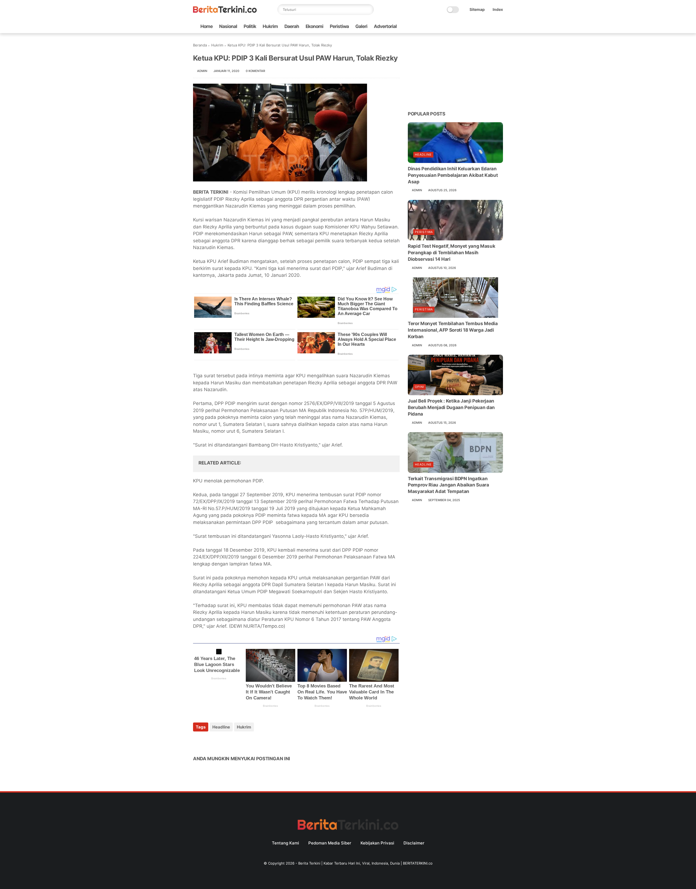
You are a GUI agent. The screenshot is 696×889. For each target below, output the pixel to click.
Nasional (228, 26)
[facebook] (456, 26)
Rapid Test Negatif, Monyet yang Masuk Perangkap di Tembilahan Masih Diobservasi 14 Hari (451, 252)
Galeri (361, 26)
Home (206, 26)
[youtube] (500, 26)
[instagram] (491, 26)
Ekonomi (314, 26)
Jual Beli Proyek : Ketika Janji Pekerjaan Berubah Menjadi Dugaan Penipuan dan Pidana (451, 407)
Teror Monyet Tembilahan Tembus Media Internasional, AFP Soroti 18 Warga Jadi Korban (453, 330)
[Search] (368, 9)
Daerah (291, 26)
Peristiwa (339, 26)
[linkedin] (241, 741)
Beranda (200, 45)
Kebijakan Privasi (377, 843)
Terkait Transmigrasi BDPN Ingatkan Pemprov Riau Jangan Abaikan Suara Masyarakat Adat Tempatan (448, 485)
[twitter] (465, 26)
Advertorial (385, 26)
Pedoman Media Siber (329, 843)
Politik (250, 26)
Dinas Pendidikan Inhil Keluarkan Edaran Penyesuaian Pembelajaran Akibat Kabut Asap (453, 175)
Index (498, 9)
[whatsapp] (474, 26)
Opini (419, 387)
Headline (221, 727)
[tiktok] (482, 26)
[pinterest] (230, 741)
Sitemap (477, 9)
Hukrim (270, 26)
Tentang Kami (285, 843)
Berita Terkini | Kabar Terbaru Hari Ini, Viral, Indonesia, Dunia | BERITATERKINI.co (365, 863)
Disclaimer (413, 843)
